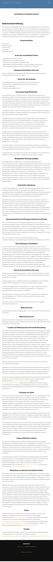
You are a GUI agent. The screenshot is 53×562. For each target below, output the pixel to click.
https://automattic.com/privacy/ (31, 464)
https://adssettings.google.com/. (29, 525)
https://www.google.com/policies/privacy (12, 521)
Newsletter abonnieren (26, 552)
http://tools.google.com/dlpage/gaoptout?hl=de (14, 523)
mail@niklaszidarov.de (30, 546)
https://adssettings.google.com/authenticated (38, 536)
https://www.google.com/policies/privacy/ (12, 536)
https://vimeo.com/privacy (20, 517)
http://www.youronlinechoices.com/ (11, 383)
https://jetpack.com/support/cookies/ (20, 466)
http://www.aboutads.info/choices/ (21, 381)
